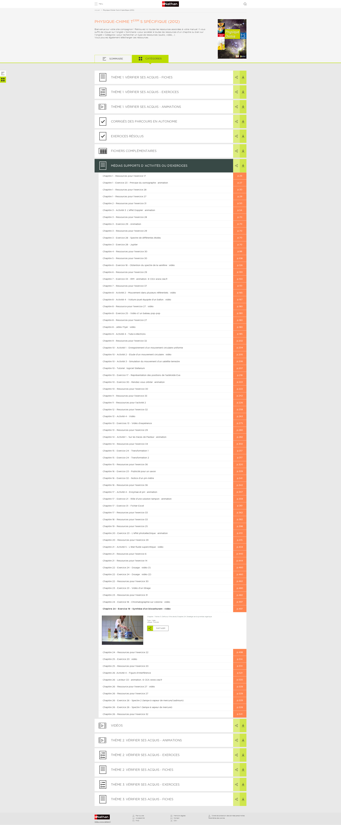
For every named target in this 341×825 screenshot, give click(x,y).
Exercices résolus (127, 136)
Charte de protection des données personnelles (228, 815)
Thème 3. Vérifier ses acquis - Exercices (145, 784)
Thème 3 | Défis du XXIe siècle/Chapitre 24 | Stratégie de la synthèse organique (183, 616)
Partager (236, 77)
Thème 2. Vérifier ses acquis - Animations (146, 740)
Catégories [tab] (153, 58)
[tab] (3, 74)
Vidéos (117, 725)
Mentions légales (179, 815)
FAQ (137, 820)
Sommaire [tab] (116, 58)
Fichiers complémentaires (134, 150)
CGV (175, 820)
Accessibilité (140, 818)
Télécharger (243, 77)
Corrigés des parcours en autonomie (144, 121)
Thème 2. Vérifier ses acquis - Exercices (145, 755)
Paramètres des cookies (216, 818)
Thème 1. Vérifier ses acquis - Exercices (145, 92)
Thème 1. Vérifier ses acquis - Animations (146, 106)
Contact (176, 818)
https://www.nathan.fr (103, 822)
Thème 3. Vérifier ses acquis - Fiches (142, 799)
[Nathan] (103, 817)
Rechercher (245, 4)
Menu (101, 4)
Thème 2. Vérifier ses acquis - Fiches (142, 769)
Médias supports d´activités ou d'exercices (149, 165)
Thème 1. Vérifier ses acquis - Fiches (141, 77)
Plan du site (140, 815)
